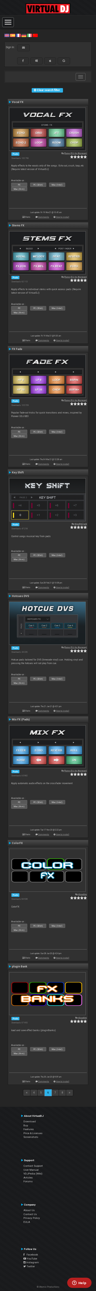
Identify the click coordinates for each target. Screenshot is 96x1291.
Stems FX (18, 225)
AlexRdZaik (81, 524)
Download (29, 1121)
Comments (43, 217)
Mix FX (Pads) (21, 719)
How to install (62, 217)
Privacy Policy (31, 1218)
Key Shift (18, 472)
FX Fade (17, 349)
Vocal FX (17, 102)
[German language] (23, 35)
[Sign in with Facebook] (23, 60)
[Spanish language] (12, 35)
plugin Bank (19, 966)
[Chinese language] (35, 35)
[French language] (18, 35)
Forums (28, 1181)
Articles (28, 1177)
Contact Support (33, 1165)
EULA (26, 1222)
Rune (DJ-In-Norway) (75, 153)
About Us (29, 1210)
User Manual (31, 1169)
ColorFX (17, 843)
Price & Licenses (32, 1133)
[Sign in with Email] (23, 47)
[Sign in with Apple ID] (50, 60)
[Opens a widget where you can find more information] (79, 1283)
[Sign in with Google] (64, 60)
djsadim (82, 894)
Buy (25, 1125)
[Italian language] (29, 35)
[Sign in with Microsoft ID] (36, 60)
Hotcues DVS (20, 596)
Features (28, 1129)
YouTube (31, 1258)
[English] (6, 35)
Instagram (32, 1262)
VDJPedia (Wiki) (32, 1173)
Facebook (31, 1254)
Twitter (30, 1266)
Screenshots (30, 1137)
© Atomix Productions (48, 1286)
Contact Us (30, 1214)
